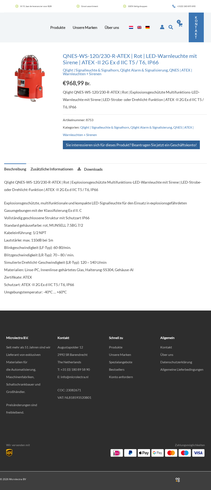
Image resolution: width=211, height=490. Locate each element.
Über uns (166, 354)
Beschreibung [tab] (15, 169)
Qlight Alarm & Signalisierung (144, 70)
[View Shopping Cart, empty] (180, 27)
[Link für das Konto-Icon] (162, 27)
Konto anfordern (121, 377)
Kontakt (166, 347)
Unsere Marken (120, 354)
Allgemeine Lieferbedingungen (181, 369)
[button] (171, 27)
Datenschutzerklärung (176, 362)
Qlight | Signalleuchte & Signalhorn (91, 70)
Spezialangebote (120, 362)
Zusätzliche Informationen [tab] (51, 169)
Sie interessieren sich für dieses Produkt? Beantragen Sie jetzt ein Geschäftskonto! (131, 145)
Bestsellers (116, 369)
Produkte (115, 347)
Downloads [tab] (93, 169)
